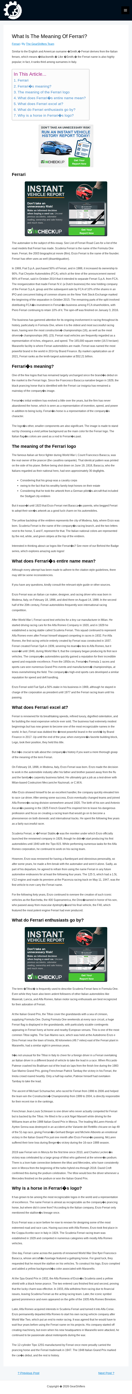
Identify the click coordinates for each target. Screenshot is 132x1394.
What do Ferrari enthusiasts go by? (46, 110)
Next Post (106, 1373)
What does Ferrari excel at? (40, 104)
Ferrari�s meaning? (34, 86)
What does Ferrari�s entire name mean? (52, 98)
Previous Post (28, 1373)
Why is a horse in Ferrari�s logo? (46, 115)
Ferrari (16, 43)
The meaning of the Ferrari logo (43, 92)
